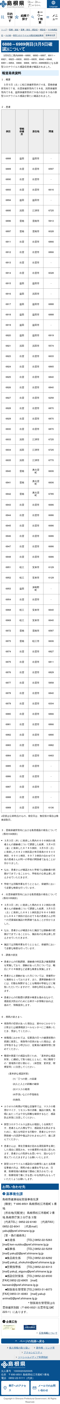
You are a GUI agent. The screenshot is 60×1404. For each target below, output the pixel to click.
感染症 (43, 29)
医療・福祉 (13, 29)
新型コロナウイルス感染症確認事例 (28, 35)
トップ (4, 29)
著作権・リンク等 (45, 1347)
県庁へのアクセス (17, 1388)
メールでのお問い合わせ (46, 1388)
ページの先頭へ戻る (32, 1341)
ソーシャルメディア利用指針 (33, 1357)
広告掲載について (48, 1333)
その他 (8, 35)
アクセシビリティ (33, 1352)
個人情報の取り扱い (19, 1347)
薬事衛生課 (50, 35)
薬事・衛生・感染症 (29, 29)
